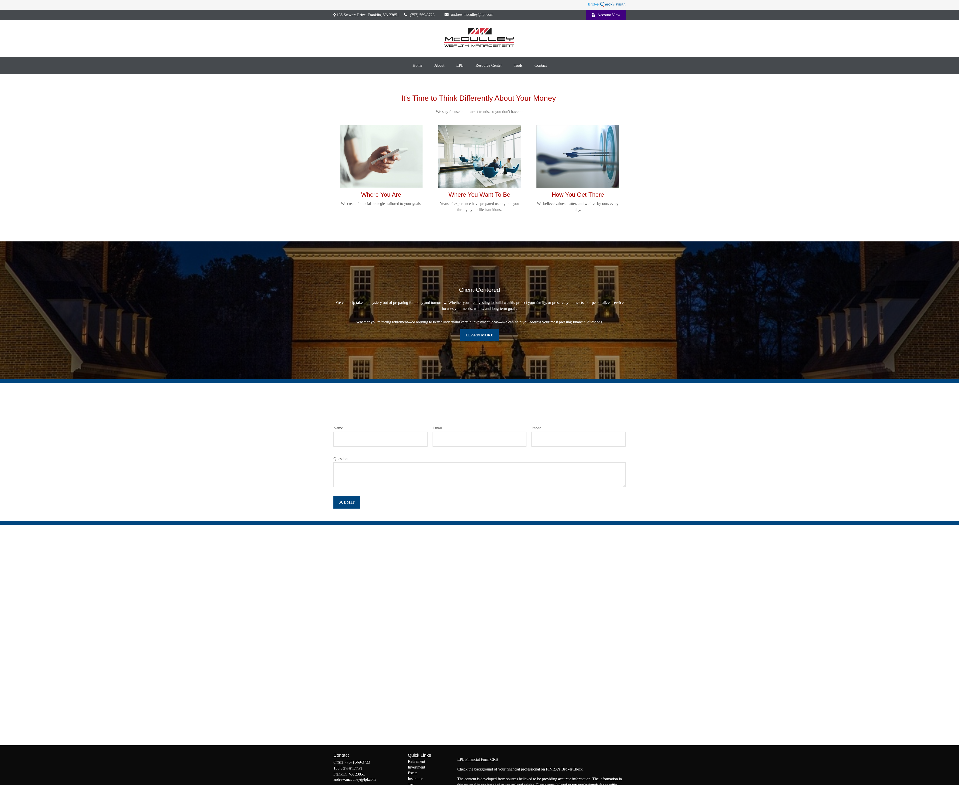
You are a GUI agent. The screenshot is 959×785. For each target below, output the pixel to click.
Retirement (416, 761)
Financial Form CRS (481, 759)
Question (340, 459)
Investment (416, 767)
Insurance (415, 779)
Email (437, 428)
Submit (347, 502)
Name (338, 428)
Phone (536, 428)
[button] (417, 65)
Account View (608, 15)
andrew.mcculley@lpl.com (472, 14)
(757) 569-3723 (422, 15)
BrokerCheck (572, 769)
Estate (412, 773)
